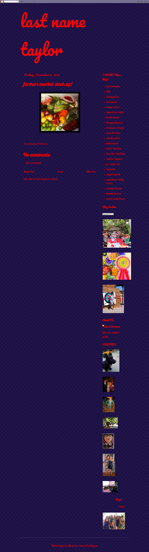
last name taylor (52, 34)
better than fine (113, 148)
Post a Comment (33, 163)
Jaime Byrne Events (115, 112)
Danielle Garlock (113, 193)
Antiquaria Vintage (115, 128)
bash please (111, 102)
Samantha (111, 169)
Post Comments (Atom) (47, 179)
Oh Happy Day (112, 97)
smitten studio (113, 86)
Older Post (91, 171)
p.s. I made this (113, 164)
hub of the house (112, 326)
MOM (108, 91)
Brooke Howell (112, 117)
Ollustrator (73, 545)
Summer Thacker (114, 188)
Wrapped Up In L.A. (114, 122)
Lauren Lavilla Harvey (115, 199)
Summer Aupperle (114, 159)
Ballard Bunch (112, 143)
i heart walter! (113, 107)
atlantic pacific (113, 138)
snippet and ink (113, 174)
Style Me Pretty (113, 133)
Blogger (93, 545)
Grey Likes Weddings (115, 153)
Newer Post (29, 171)
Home (60, 171)
